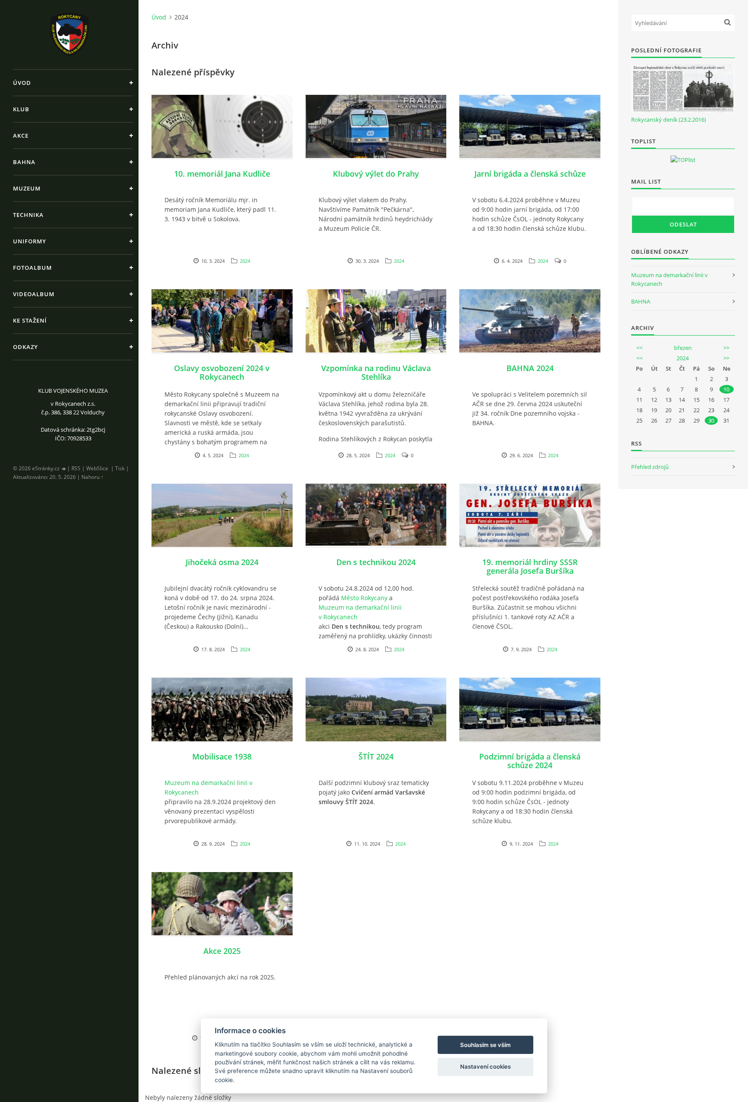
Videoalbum (34, 294)
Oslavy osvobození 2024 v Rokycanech (222, 372)
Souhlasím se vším (485, 1044)
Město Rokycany (364, 598)
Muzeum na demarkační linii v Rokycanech (360, 612)
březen (683, 348)
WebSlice (97, 468)
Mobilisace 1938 (221, 756)
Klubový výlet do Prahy (376, 173)
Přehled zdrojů (650, 467)
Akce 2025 (222, 951)
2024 (245, 261)
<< (639, 348)
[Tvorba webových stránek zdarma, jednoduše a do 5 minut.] (64, 468)
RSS (76, 468)
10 (726, 389)
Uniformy (29, 241)
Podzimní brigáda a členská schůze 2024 (529, 760)
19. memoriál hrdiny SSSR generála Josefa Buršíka (530, 566)
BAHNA (640, 301)
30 (711, 420)
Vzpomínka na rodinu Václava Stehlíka (376, 372)
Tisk (120, 468)
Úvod (22, 83)
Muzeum (27, 188)
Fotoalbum (32, 267)
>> (726, 348)
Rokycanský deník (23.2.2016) (668, 119)
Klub (21, 109)
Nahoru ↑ (92, 477)
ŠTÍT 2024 (375, 756)
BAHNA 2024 (530, 368)
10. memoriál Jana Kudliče (222, 173)
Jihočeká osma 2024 (222, 562)
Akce (21, 135)
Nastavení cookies (485, 1066)
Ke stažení (30, 320)
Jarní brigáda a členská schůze (530, 173)
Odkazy (25, 347)
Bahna (24, 162)
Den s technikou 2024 (376, 562)
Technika (28, 215)
